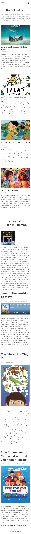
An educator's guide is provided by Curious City (14, 525)
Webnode (18, 531)
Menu (28, 2)
